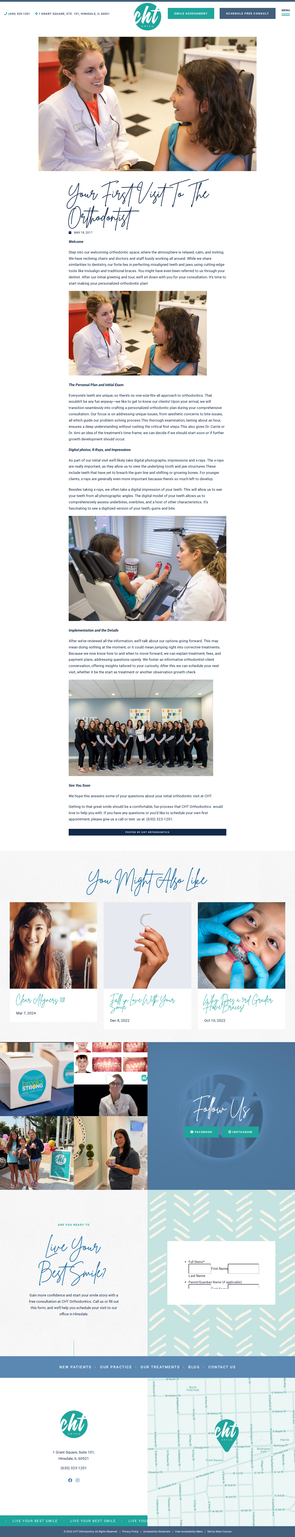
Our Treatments (160, 1367)
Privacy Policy (130, 1531)
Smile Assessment (191, 13)
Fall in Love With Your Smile (142, 1002)
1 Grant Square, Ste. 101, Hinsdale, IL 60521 (74, 13)
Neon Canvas (224, 1531)
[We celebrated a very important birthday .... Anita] (111, 1153)
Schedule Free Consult (247, 13)
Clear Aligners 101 (40, 999)
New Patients (75, 1367)
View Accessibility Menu (189, 1531)
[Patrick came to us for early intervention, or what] (111, 1079)
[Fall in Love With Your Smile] (147, 945)
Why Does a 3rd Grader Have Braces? (238, 1002)
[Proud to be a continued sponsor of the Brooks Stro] (37, 1079)
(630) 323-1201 (18, 13)
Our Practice (116, 1367)
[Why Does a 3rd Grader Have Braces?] (241, 945)
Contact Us (222, 1367)
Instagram (241, 1132)
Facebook (203, 1132)
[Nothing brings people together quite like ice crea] (37, 1153)
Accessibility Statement (156, 1531)
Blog (194, 1367)
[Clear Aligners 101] (53, 945)
